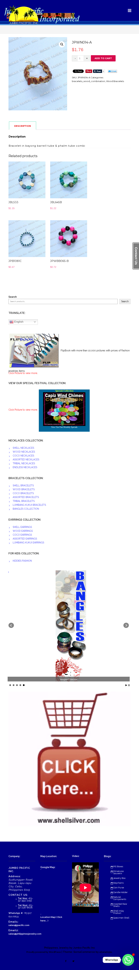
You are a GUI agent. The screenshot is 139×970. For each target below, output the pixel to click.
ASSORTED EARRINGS (25, 538)
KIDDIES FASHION (22, 560)
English (18, 321)
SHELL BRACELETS (23, 485)
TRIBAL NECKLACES (24, 463)
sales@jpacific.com (18, 925)
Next (126, 625)
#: (22, 913)
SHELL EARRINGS (22, 527)
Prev (11, 625)
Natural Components (119, 898)
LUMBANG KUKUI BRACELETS (29, 505)
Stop (129, 685)
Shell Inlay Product (118, 912)
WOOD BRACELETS (24, 489)
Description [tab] (22, 126)
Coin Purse (118, 887)
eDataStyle (105, 952)
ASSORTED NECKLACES (26, 459)
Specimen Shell (121, 918)
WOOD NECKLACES (24, 451)
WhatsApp (14, 913)
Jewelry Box (119, 878)
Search (12, 297)
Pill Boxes (118, 866)
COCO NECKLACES (23, 455)
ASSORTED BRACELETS (26, 497)
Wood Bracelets (115, 81)
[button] (62, 44)
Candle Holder (120, 892)
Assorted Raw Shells (120, 905)
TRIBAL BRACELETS (24, 501)
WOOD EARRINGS (23, 531)
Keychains (118, 883)
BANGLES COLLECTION (26, 508)
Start (126, 685)
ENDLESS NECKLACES (25, 467)
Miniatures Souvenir (118, 872)
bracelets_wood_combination (88, 81)
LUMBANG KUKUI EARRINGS (28, 542)
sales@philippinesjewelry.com (24, 934)
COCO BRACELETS (23, 493)
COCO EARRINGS (22, 534)
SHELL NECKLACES (23, 448)
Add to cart (103, 58)
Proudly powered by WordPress (43, 952)
